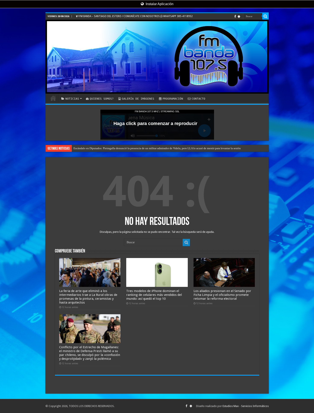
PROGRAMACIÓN (173, 98)
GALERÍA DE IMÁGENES (138, 98)
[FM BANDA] (157, 57)
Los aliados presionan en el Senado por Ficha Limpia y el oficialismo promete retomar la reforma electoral (222, 295)
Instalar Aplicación (159, 4)
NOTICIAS (72, 98)
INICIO (53, 98)
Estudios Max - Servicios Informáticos (246, 406)
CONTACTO (198, 98)
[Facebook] (235, 16)
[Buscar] (265, 16)
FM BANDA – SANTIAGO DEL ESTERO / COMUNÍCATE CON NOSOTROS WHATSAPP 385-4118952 (136, 16)
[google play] (239, 16)
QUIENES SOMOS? (102, 98)
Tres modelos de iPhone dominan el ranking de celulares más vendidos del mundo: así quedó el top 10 (154, 295)
